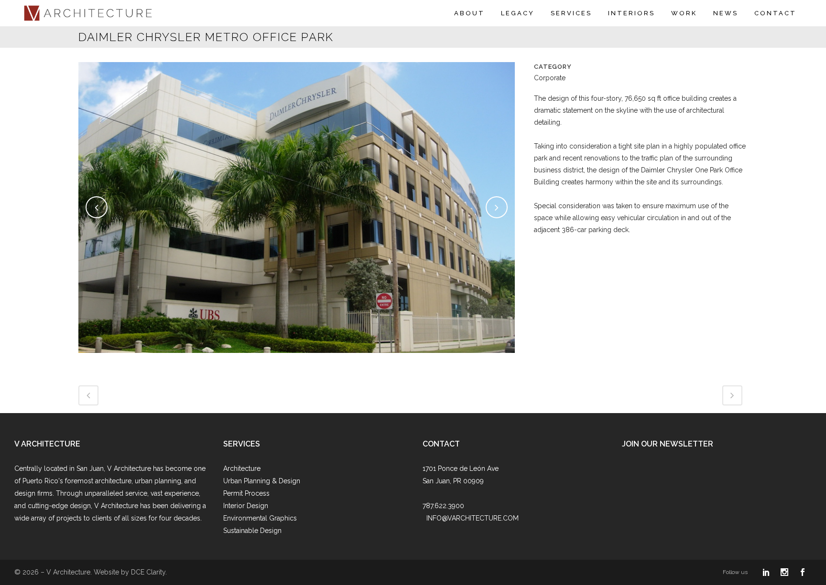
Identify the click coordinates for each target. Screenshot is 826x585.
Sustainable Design (252, 530)
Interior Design (245, 506)
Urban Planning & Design (261, 481)
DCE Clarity (148, 572)
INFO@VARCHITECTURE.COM (472, 518)
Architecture (242, 468)
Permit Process (246, 493)
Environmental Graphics (260, 518)
